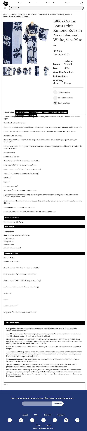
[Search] (80, 8)
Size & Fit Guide (32, 343)
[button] (17, 71)
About (25, 415)
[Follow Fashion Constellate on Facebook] (32, 420)
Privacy (48, 425)
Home (5, 14)
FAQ (36, 415)
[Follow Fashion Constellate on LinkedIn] (77, 420)
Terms (38, 425)
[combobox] (46, 8)
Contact (47, 415)
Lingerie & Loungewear (37, 14)
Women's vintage (18, 14)
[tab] (9, 112)
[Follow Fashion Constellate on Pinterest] (55, 420)
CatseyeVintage (64, 103)
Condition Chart (43, 336)
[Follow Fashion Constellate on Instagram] (10, 420)
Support (61, 415)
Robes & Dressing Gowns (60, 14)
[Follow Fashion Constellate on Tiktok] (21, 420)
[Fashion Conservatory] (5, 3)
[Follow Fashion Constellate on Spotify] (66, 420)
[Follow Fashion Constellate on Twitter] (43, 420)
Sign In (67, 3)
